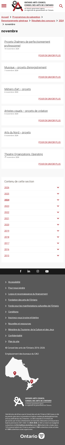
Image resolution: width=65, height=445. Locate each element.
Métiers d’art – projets (17, 89)
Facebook (20, 271)
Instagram (37, 271)
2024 (61, 20)
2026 (6, 187)
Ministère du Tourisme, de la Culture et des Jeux (31, 329)
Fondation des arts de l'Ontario (22, 300)
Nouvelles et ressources (19, 323)
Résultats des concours (43, 20)
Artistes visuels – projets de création (26, 110)
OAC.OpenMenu (4, 6)
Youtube (47, 271)
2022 (6, 212)
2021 (6, 218)
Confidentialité (15, 335)
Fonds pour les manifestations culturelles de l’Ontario (33, 306)
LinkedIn (28, 271)
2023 (6, 206)
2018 (6, 237)
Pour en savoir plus (50, 55)
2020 (6, 224)
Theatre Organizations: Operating (23, 154)
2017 (6, 243)
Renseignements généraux (14, 20)
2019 (6, 231)
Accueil (5, 17)
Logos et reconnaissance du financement (28, 294)
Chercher (61, 6)
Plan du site (13, 341)
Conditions (13, 312)
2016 (6, 249)
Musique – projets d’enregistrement (25, 67)
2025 (6, 194)
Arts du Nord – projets (17, 132)
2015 (6, 255)
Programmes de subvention (26, 17)
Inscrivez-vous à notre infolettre (23, 317)
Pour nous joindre (16, 288)
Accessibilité (14, 282)
